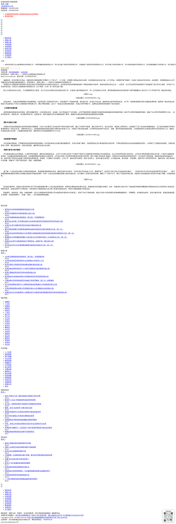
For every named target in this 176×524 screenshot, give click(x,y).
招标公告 (8, 40)
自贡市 (7, 321)
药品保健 (8, 375)
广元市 (7, 304)
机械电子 (8, 363)
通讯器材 (8, 354)
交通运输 (8, 369)
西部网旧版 (9, 16)
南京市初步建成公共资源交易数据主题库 (19, 416)
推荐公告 (8, 42)
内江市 (7, 317)
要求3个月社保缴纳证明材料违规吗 (17, 463)
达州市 (7, 332)
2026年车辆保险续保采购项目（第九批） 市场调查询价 (24, 217)
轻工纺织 (8, 367)
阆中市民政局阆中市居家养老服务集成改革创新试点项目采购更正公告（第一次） (34, 229)
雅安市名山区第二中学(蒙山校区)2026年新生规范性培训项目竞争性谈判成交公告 (34, 221)
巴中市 (7, 329)
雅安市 (7, 338)
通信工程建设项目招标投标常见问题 (18, 443)
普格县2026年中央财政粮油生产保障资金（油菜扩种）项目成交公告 (29, 241)
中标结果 (8, 44)
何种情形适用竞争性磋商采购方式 (17, 475)
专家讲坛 (8, 507)
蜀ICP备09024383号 (55, 515)
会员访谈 (24, 72)
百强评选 (8, 51)
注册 (6, 4)
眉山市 (7, 336)
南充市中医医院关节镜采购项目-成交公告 (20, 213)
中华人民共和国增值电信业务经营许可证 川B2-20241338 (47, 517)
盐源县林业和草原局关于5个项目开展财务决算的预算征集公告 (27, 268)
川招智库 (8, 55)
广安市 (7, 312)
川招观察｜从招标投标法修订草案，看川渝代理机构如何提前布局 (28, 455)
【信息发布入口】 (7, 6)
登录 (2, 4)
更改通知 (8, 46)
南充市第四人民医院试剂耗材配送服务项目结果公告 (23, 264)
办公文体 (8, 358)
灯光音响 (8, 365)
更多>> (3, 253)
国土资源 (8, 373)
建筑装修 (8, 360)
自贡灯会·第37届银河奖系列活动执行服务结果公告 (23, 225)
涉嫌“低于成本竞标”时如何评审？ (17, 459)
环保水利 (8, 380)
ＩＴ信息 (8, 352)
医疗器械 (8, 356)
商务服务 (8, 378)
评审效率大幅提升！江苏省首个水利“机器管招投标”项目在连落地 (28, 428)
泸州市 (7, 323)
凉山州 (7, 344)
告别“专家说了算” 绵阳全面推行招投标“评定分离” (23, 396)
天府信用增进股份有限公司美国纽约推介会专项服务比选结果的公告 (29, 288)
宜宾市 (7, 325)
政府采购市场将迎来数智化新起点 (17, 467)
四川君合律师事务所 (22, 515)
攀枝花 (7, 327)
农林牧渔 (8, 382)
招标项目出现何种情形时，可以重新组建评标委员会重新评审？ (28, 471)
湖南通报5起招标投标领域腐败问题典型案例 (21, 420)
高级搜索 (4, 70)
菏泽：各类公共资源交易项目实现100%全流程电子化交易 (25, 424)
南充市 (7, 310)
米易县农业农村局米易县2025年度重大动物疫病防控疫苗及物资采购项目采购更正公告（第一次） (40, 233)
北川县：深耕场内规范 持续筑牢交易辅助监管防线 (23, 404)
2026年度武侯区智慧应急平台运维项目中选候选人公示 (24, 260)
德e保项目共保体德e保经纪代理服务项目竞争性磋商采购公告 (27, 276)
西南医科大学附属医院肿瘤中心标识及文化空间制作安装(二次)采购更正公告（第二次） (36, 237)
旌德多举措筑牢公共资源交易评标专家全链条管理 (23, 412)
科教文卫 (8, 384)
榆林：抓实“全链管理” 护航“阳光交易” (19, 408)
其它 (6, 386)
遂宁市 (7, 314)
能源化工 (8, 371)
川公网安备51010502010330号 (73, 515)
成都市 (7, 302)
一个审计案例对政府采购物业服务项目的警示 (21, 479)
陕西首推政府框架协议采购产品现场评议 (19, 431)
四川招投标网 (14, 72)
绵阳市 (7, 306)
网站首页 (8, 38)
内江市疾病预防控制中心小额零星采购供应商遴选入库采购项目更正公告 (31, 284)
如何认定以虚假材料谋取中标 (15, 451)
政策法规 (8, 48)
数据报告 (8, 53)
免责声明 (43, 515)
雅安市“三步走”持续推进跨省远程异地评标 (20, 400)
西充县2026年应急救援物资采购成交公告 (19, 209)
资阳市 (7, 334)
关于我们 (8, 57)
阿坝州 (7, 340)
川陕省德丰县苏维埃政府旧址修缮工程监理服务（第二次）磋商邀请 (29, 280)
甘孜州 (7, 342)
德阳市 (7, 308)
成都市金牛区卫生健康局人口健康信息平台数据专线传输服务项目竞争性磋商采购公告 (36, 292)
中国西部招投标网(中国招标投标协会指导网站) (21, 14)
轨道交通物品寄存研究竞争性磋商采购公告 (20, 272)
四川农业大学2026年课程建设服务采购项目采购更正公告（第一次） (29, 245)
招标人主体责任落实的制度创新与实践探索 (20, 447)
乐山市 (7, 319)
